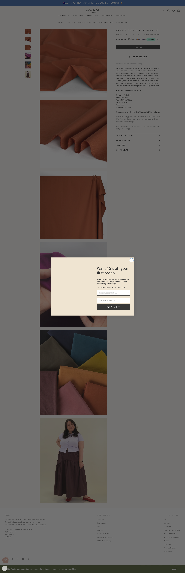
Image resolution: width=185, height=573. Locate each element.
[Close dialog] (131, 260)
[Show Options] (128, 292)
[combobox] (113, 292)
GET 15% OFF (113, 307)
